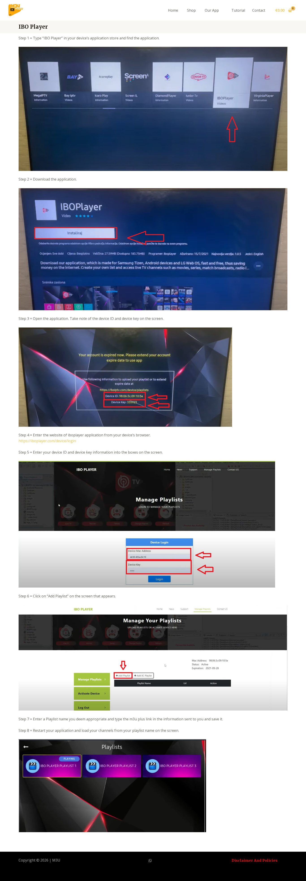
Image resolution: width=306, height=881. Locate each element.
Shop (191, 10)
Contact (258, 10)
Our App (212, 10)
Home (173, 10)
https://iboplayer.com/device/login (47, 440)
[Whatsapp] (150, 860)
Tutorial (238, 10)
